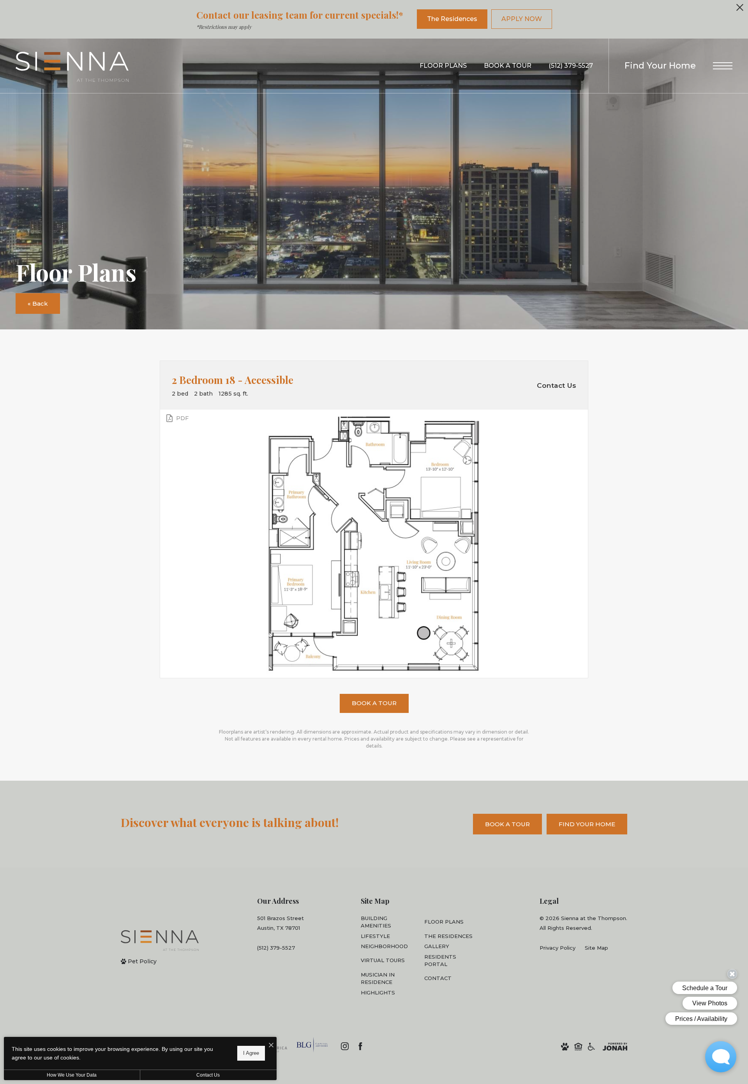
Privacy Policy (557, 948)
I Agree (251, 1053)
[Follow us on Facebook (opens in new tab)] (360, 1046)
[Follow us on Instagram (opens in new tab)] (345, 1046)
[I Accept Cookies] (271, 1045)
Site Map (596, 948)
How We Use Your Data (72, 1075)
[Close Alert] (740, 9)
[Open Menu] (722, 65)
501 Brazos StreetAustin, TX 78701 (280, 923)
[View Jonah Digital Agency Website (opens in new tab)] (615, 1046)
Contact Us (208, 1075)
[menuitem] (386, 922)
